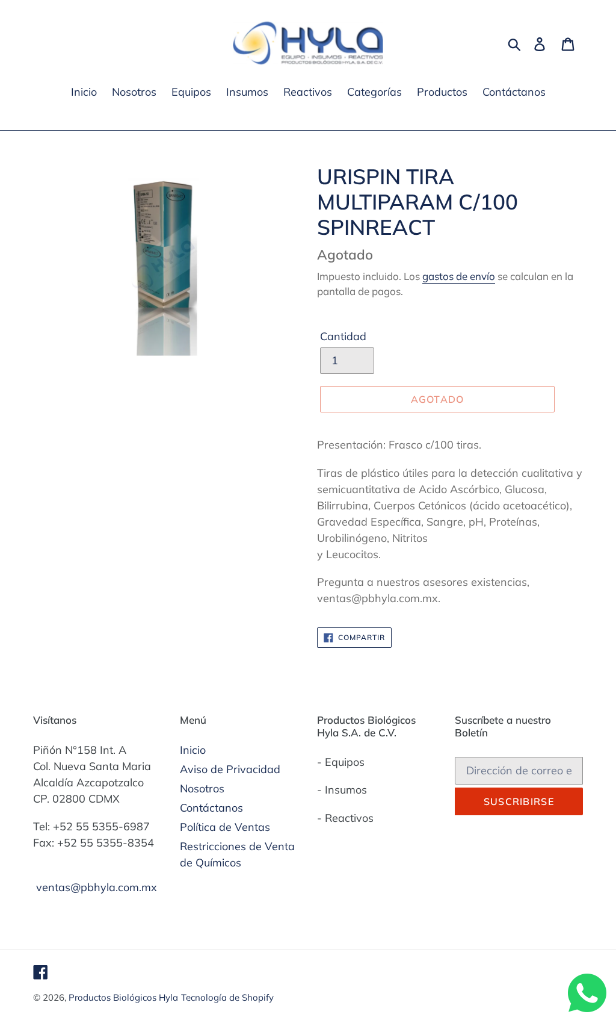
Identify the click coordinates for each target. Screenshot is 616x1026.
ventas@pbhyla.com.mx (96, 887)
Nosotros (202, 788)
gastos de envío (458, 276)
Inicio (193, 750)
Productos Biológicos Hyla (123, 997)
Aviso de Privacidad (230, 769)
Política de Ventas (225, 827)
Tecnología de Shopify (227, 997)
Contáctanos (211, 808)
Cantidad (343, 336)
